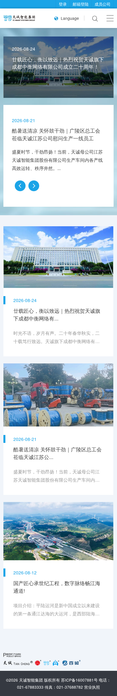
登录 (63, 4)
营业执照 (92, 687)
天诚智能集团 (31, 680)
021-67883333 (30, 687)
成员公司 (102, 4)
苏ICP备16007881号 (79, 680)
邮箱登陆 (81, 4)
